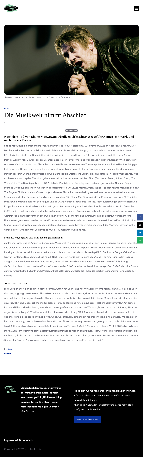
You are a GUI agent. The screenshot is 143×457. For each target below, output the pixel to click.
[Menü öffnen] (136, 8)
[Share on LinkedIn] (140, 233)
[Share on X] (140, 225)
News (6, 108)
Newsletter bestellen (87, 419)
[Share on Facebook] (140, 217)
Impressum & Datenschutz (19, 440)
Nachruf (7, 353)
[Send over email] (140, 240)
